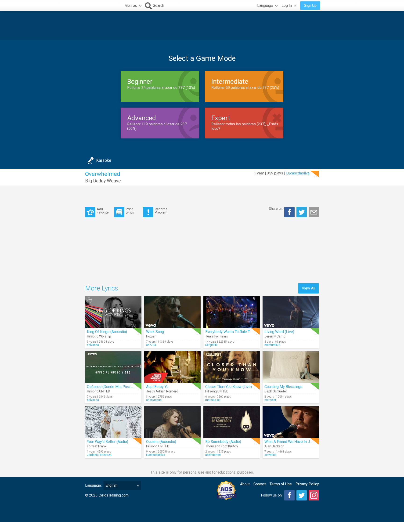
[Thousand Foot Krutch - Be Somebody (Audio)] (231, 422)
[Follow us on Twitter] (301, 495)
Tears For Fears (216, 336)
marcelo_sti (212, 400)
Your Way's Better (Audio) (107, 441)
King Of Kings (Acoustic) (107, 332)
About (245, 484)
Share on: (276, 208)
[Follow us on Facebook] (289, 495)
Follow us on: (271, 495)
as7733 (151, 345)
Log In (286, 5)
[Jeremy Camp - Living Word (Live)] (291, 312)
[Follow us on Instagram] (314, 495)
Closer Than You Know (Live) (228, 386)
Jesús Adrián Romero (162, 391)
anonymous (154, 400)
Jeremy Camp (274, 336)
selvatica (93, 345)
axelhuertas (213, 455)
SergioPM (211, 345)
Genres (131, 5)
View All (308, 288)
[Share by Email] (314, 212)
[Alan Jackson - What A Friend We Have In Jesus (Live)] (291, 422)
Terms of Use (281, 484)
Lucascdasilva (298, 173)
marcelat (270, 400)
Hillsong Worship (99, 336)
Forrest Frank (96, 446)
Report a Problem (161, 210)
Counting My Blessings (283, 386)
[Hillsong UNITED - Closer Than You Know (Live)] (231, 367)
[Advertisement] (202, 25)
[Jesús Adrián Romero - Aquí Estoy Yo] (172, 367)
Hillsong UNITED (98, 391)
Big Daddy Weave (103, 181)
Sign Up (310, 5)
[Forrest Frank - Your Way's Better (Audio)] (113, 422)
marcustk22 (272, 345)
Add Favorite (103, 210)
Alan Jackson (274, 446)
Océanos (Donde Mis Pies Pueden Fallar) (121, 386)
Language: (93, 485)
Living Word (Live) (279, 332)
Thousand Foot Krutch (221, 446)
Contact (259, 484)
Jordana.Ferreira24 (99, 455)
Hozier (151, 336)
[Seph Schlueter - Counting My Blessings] (291, 367)
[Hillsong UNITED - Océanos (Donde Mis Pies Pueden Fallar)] (113, 367)
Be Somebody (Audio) (223, 441)
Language (265, 5)
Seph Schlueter (275, 391)
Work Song (155, 332)
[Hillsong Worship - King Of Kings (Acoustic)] (113, 312)
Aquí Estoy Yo (157, 386)
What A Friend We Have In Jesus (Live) (296, 441)
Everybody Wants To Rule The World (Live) (240, 332)
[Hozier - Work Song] (172, 312)
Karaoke (103, 160)
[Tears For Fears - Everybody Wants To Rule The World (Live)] (231, 312)
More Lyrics (101, 288)
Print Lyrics (130, 210)
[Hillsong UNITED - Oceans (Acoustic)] (172, 422)
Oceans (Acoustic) (161, 441)
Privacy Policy (307, 484)
